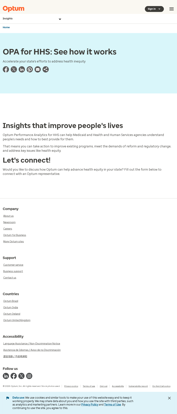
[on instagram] (29, 376)
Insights (8, 18)
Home (6, 27)
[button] (46, 71)
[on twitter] (21, 376)
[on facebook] (14, 376)
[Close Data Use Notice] (169, 398)
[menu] (171, 9)
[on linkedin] (6, 376)
